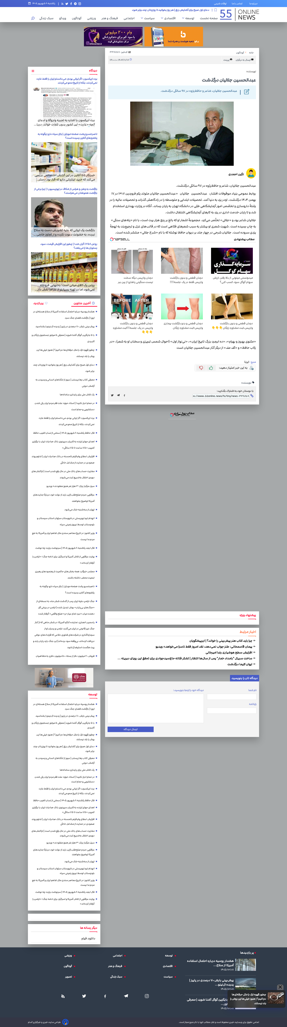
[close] (280, 987)
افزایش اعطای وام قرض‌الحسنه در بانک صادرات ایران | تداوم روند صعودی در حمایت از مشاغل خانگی (63, 459)
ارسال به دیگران (243, 60)
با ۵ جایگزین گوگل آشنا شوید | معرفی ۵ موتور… (210, 1001)
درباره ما (254, 3)
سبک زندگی (47, 18)
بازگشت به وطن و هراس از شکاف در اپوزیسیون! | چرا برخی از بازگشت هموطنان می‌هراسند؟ (65, 191)
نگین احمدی (236, 174)
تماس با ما (238, 3)
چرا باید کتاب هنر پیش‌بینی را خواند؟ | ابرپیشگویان (221, 641)
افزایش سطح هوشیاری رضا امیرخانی (229, 652)
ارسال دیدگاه (130, 729)
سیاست (150, 18)
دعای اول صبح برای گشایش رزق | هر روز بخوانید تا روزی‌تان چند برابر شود (63, 368)
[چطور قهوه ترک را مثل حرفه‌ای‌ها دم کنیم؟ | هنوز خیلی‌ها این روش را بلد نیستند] (276, 998)
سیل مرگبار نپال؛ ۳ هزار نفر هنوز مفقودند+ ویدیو (70, 486)
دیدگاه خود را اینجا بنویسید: (188, 690)
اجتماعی (130, 18)
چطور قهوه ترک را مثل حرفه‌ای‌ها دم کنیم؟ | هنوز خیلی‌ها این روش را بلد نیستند (248, 999)
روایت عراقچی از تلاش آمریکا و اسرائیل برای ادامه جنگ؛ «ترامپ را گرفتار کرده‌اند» (63, 560)
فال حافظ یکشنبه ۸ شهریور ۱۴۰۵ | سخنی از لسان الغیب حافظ (63, 433)
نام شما (252, 690)
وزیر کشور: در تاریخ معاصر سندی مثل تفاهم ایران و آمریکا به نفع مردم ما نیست (63, 536)
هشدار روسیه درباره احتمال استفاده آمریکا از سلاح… (210, 963)
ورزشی (92, 18)
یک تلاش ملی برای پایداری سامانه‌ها (77, 394)
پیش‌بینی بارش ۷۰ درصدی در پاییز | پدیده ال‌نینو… (211, 982)
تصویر (69, 977)
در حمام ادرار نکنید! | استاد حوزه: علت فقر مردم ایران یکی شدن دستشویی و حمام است (64, 406)
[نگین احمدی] (251, 174)
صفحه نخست (209, 18)
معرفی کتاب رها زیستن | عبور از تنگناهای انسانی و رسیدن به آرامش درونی (170, 10)
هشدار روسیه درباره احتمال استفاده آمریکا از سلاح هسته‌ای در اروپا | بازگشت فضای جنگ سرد (63, 315)
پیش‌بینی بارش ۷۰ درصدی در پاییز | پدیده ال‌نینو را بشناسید (65, 326)
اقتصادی (171, 18)
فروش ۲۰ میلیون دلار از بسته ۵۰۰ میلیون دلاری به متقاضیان (65, 656)
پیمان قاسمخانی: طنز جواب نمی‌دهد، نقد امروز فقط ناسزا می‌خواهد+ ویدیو (204, 646)
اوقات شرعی (220, 3)
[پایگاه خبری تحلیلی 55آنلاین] (239, 14)
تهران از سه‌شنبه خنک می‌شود (79, 509)
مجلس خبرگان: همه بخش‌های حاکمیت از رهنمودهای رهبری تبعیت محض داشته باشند (64, 574)
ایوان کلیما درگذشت (240, 664)
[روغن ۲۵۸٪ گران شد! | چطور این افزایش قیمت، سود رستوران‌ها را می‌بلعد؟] (64, 272)
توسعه (190, 18)
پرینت (226, 60)
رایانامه (253, 704)
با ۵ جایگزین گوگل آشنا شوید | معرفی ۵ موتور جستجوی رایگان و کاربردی (63, 338)
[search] (33, 18)
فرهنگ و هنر (111, 18)
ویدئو (63, 18)
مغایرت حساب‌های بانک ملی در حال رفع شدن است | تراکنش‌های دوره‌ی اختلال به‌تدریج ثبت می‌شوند (62, 474)
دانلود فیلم (88, 938)
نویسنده (246, 383)
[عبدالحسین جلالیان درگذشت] (119, 395)
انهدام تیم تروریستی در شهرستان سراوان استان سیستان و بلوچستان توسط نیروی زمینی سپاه (65, 521)
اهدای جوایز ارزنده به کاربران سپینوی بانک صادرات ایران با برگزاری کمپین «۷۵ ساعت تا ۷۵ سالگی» (63, 445)
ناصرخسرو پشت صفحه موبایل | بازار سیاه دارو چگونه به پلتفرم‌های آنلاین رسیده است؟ (67, 136)
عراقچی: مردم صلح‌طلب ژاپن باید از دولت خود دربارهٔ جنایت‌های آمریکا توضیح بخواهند (63, 498)
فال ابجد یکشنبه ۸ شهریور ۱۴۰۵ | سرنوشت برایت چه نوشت (64, 548)
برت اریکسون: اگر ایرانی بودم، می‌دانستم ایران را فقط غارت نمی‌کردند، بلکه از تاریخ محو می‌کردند (66, 81)
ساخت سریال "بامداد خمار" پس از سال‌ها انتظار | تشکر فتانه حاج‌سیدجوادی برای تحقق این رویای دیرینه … (185, 658)
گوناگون (77, 18)
